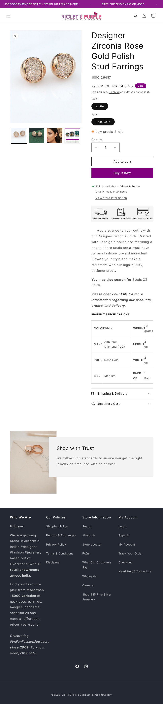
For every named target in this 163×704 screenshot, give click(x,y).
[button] (8, 15)
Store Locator (92, 544)
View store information (111, 197)
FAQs (85, 553)
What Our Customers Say (97, 565)
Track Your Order (130, 553)
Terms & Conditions (59, 553)
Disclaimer (53, 562)
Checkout (125, 562)
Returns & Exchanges (61, 535)
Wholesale (89, 576)
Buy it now (122, 173)
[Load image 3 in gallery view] (54, 136)
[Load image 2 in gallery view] (37, 136)
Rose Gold (103, 121)
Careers (87, 585)
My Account (126, 544)
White (100, 106)
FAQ (124, 294)
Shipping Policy (57, 526)
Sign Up (124, 535)
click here (28, 653)
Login (122, 526)
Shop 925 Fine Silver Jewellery (97, 597)
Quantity (97, 139)
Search (87, 526)
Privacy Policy (56, 544)
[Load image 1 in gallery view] (19, 136)
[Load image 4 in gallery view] (72, 136)
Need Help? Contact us (134, 571)
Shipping (114, 91)
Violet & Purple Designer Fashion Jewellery (87, 694)
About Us (88, 535)
